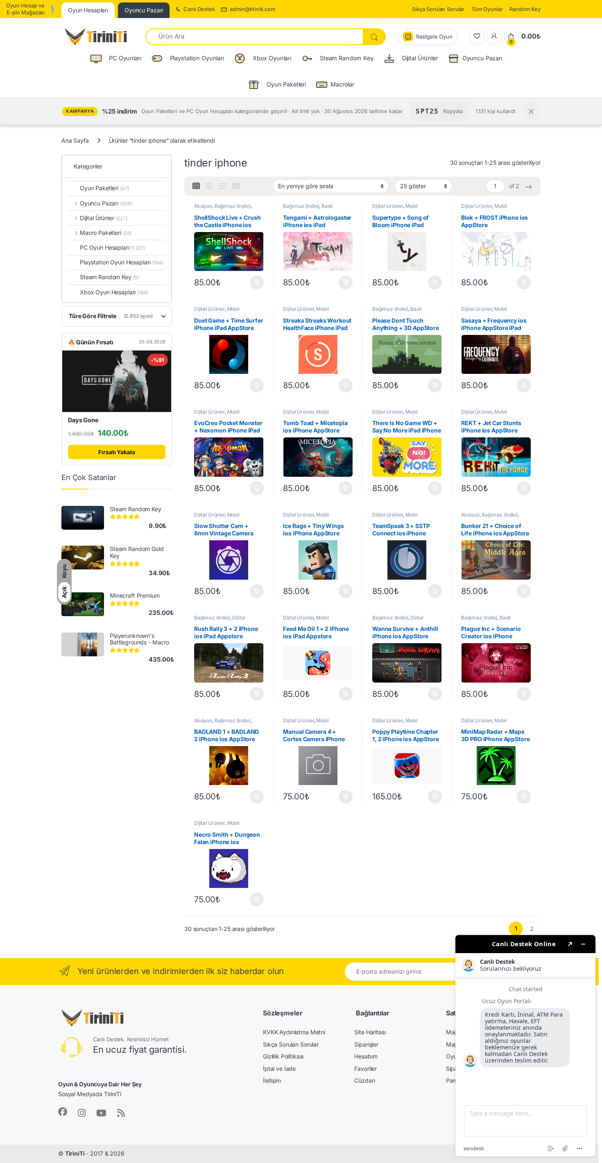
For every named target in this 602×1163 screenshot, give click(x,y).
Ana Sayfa (75, 140)
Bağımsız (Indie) (233, 206)
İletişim (272, 1080)
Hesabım (365, 1056)
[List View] (222, 186)
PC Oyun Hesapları (112, 247)
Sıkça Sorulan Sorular (438, 9)
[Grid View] (196, 186)
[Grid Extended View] (209, 186)
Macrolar (342, 84)
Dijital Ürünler (387, 206)
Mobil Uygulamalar (395, 208)
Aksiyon (203, 206)
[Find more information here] (525, 1046)
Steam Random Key (109, 276)
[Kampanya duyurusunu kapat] (531, 111)
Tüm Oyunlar (486, 9)
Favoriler (365, 1068)
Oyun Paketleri (104, 187)
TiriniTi (75, 1153)
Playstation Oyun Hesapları (121, 262)
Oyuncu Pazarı (482, 58)
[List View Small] (236, 186)
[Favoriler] (477, 37)
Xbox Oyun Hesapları (114, 292)
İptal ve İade (279, 1068)
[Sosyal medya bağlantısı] (62, 1111)
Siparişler (366, 1044)
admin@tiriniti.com (252, 9)
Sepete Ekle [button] (253, 282)
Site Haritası (369, 1032)
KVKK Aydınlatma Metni (294, 1032)
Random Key (525, 9)
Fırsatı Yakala (116, 451)
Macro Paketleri (105, 232)
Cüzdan (364, 1080)
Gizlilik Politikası (283, 1056)
